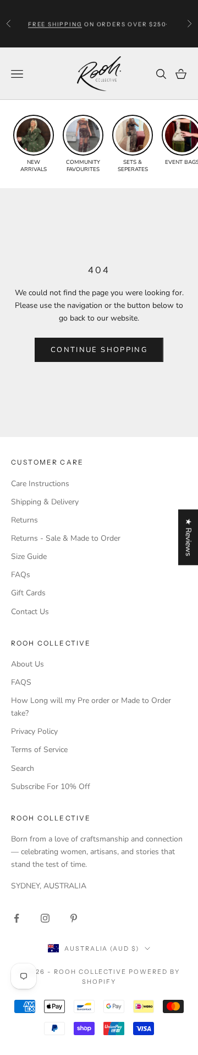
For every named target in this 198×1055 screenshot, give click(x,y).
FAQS (21, 682)
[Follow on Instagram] (45, 918)
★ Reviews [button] (188, 537)
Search (22, 768)
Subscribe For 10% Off (50, 786)
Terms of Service (39, 749)
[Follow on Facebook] (16, 918)
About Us (27, 664)
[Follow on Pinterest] (73, 918)
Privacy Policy (34, 731)
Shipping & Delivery (45, 502)
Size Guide (29, 556)
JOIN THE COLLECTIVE (50, 1027)
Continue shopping (99, 350)
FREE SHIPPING (55, 23)
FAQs (20, 574)
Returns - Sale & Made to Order (65, 538)
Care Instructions (40, 483)
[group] (33, 144)
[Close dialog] (191, 936)
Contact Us (30, 611)
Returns (24, 520)
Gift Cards (28, 593)
